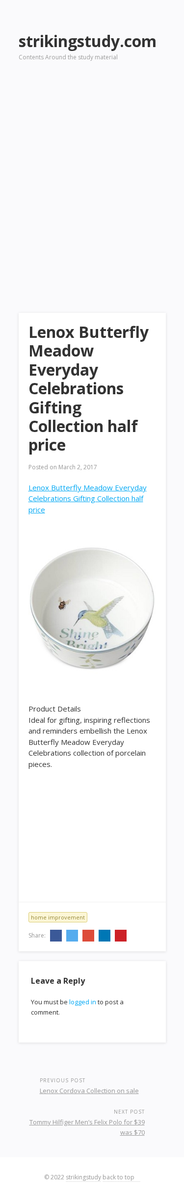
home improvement (58, 917)
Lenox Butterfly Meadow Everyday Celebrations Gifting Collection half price (87, 498)
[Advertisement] (92, 173)
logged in (82, 1001)
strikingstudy (83, 1177)
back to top (119, 1177)
